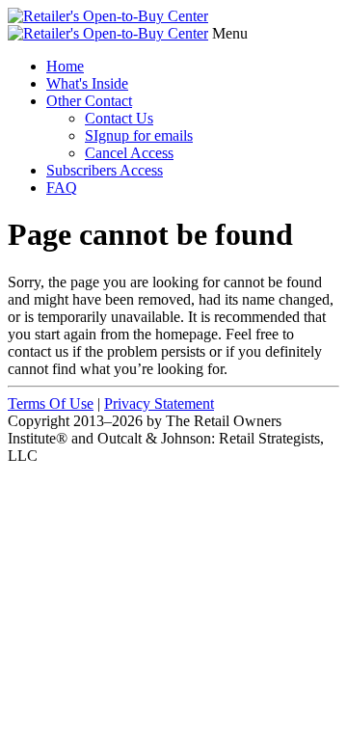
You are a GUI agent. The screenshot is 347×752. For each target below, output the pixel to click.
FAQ (61, 187)
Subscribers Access (104, 170)
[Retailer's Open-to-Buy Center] (108, 16)
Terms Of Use (50, 403)
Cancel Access (129, 153)
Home (65, 66)
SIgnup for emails (139, 135)
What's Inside (87, 83)
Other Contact (89, 101)
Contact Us (119, 118)
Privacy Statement (159, 403)
